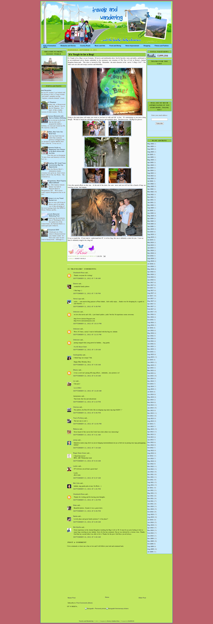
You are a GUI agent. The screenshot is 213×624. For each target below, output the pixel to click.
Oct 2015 (150, 352)
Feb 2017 (150, 309)
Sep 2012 (150, 450)
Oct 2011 (150, 480)
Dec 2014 (150, 378)
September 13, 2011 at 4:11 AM (87, 435)
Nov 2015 (150, 349)
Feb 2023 (150, 176)
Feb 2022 (150, 194)
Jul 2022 (150, 181)
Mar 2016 (150, 338)
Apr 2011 (150, 496)
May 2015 (150, 365)
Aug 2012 (150, 453)
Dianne (75, 283)
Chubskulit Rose (79, 272)
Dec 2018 (150, 250)
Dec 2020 (150, 205)
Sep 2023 (150, 173)
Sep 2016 (150, 322)
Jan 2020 (150, 226)
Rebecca (76, 429)
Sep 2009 (150, 546)
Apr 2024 (150, 168)
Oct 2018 (150, 256)
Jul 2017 (150, 296)
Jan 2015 (150, 376)
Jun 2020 (150, 213)
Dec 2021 (150, 197)
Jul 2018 (150, 264)
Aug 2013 (150, 421)
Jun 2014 (150, 394)
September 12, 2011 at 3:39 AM (87, 350)
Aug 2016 (150, 325)
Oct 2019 (150, 232)
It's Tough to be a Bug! (81, 54)
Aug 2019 (150, 237)
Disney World (80, 258)
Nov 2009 (150, 541)
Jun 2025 (150, 157)
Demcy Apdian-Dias (113, 621)
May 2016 (150, 333)
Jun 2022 (150, 184)
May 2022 (150, 186)
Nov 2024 (150, 165)
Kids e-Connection (49, 45)
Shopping (146, 45)
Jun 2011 (150, 490)
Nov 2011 (150, 477)
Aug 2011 (150, 485)
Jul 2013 (150, 424)
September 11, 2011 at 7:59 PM (87, 293)
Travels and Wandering (86, 621)
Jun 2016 (150, 330)
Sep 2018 (150, 258)
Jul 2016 (150, 328)
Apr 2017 (150, 304)
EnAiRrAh (131, 621)
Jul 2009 (150, 552)
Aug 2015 (150, 357)
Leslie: (75, 466)
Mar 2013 (150, 434)
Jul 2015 (150, 360)
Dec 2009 (150, 538)
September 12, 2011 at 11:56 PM (87, 424)
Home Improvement (132, 45)
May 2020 (150, 216)
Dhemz (75, 370)
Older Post (142, 598)
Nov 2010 (150, 509)
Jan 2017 (150, 312)
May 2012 (150, 461)
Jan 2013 (150, 440)
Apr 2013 (150, 432)
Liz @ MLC (77, 388)
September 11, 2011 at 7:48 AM (87, 278)
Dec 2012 (150, 442)
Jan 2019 (150, 248)
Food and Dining (115, 45)
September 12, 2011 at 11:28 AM (87, 391)
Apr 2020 (150, 218)
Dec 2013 (150, 410)
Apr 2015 (150, 368)
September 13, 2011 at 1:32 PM (87, 500)
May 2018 (150, 269)
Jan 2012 (150, 472)
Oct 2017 (150, 288)
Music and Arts (100, 45)
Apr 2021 (150, 200)
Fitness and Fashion (162, 45)
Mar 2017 (150, 306)
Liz (74, 381)
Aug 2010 (150, 517)
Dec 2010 (150, 506)
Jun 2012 (150, 458)
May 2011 (150, 493)
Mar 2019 (150, 242)
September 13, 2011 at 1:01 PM (87, 489)
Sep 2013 (150, 418)
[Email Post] (104, 256)
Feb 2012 (150, 469)
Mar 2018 (150, 274)
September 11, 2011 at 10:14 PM (87, 323)
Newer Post (71, 598)
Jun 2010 (150, 522)
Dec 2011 (150, 474)
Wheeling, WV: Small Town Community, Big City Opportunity (56, 165)
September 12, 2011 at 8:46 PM (87, 413)
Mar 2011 (150, 498)
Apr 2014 (150, 400)
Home (107, 597)
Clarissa (76, 407)
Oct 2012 (150, 448)
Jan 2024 (150, 170)
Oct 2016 (150, 320)
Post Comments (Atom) (84, 603)
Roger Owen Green (79, 453)
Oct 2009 (150, 544)
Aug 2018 (150, 261)
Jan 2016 (150, 344)
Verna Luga (77, 299)
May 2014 (150, 397)
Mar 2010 (150, 530)
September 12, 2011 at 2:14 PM (87, 402)
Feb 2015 (150, 373)
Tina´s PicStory (78, 418)
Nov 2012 (150, 445)
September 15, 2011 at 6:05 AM (87, 522)
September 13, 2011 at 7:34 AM (87, 448)
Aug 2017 (150, 293)
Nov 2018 (150, 253)
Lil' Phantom (51, 102)
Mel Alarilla (77, 527)
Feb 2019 (150, 245)
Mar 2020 (150, 221)
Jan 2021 (150, 202)
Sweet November (45, 90)
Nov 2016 (150, 317)
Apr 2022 (150, 189)
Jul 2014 (150, 392)
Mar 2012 (150, 466)
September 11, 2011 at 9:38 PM (87, 306)
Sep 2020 (150, 208)
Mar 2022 (150, 192)
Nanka (75, 516)
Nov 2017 (150, 285)
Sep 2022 (150, 178)
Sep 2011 (150, 482)
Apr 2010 (150, 528)
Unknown (76, 312)
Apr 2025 (150, 162)
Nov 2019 (150, 229)
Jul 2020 (150, 210)
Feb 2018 (150, 277)
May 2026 (150, 144)
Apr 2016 (150, 336)
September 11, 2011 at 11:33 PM (87, 334)
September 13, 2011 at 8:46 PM (87, 511)
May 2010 (150, 525)
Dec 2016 (150, 314)
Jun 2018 (150, 266)
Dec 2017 (150, 282)
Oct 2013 (150, 416)
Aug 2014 (150, 389)
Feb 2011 (150, 501)
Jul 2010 (150, 520)
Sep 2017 (150, 290)
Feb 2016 (150, 341)
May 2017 (150, 301)
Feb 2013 (150, 437)
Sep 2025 (150, 149)
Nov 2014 (150, 381)
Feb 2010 (150, 533)
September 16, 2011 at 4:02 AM (87, 537)
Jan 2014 (150, 408)
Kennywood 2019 (53, 230)
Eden (75, 505)
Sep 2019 (150, 234)
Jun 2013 (150, 426)
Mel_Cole (76, 483)
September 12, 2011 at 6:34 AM (87, 376)
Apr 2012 (150, 464)
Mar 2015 (150, 370)
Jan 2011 (150, 504)
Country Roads (85, 45)
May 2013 (150, 429)
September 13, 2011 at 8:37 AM (87, 478)
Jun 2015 (150, 362)
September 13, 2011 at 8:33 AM (87, 461)
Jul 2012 (150, 456)
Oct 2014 (150, 384)
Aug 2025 (150, 152)
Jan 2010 (150, 536)
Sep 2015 (150, 354)
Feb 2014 (150, 405)
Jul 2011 (150, 488)
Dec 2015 (150, 346)
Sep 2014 (150, 386)
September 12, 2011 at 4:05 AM (87, 365)
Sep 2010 (150, 514)
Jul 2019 (150, 240)
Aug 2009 (150, 549)
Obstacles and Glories (68, 45)
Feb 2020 (150, 224)
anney (75, 440)
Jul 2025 (150, 154)
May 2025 (150, 160)
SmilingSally (77, 355)
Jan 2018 (150, 280)
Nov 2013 (150, 413)
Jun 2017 (150, 298)
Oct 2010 (150, 512)
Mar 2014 (150, 402)
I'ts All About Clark (80, 347)
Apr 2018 (150, 272)
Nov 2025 (150, 146)
